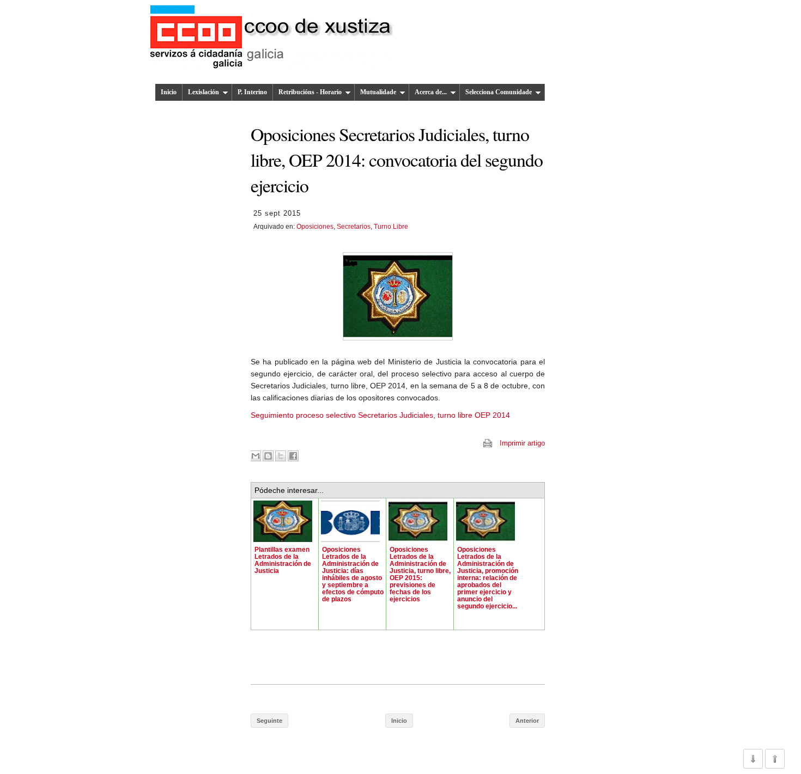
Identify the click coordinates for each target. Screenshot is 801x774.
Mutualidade (378, 92)
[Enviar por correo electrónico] (255, 455)
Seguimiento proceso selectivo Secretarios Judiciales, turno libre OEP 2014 (380, 415)
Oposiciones (314, 226)
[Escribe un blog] (268, 455)
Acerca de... (431, 92)
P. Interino (252, 92)
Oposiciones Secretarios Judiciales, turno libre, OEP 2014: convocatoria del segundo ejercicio (397, 159)
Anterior (527, 720)
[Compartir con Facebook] (293, 455)
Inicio (169, 92)
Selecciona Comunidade (498, 92)
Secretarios (354, 226)
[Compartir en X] (280, 455)
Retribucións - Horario (310, 92)
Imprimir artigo (522, 443)
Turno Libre (391, 226)
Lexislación (203, 92)
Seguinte (269, 720)
